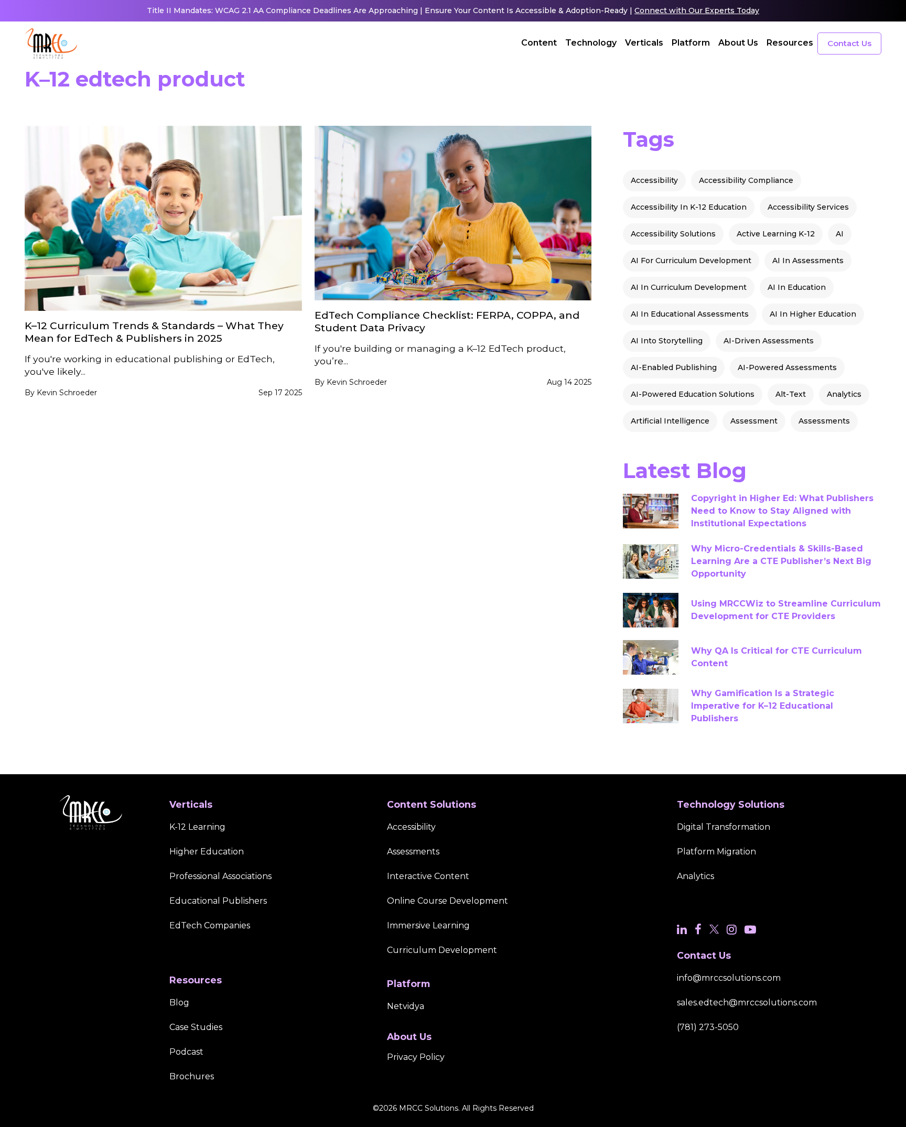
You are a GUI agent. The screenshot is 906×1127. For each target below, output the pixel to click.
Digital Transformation (723, 827)
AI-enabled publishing (674, 367)
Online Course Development (447, 901)
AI (840, 234)
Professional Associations (220, 876)
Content (539, 43)
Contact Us (849, 43)
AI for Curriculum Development (691, 260)
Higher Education (206, 852)
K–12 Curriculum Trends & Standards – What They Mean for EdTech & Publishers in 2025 (154, 331)
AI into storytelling (667, 340)
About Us (738, 43)
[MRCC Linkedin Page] (682, 930)
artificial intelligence (670, 421)
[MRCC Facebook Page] (698, 930)
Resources (790, 43)
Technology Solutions (730, 804)
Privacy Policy (416, 1057)
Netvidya (405, 1006)
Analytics (844, 394)
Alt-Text (790, 394)
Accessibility (654, 180)
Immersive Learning (428, 925)
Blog (179, 1002)
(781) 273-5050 (708, 1027)
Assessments (824, 421)
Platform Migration (716, 852)
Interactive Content (428, 876)
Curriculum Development (442, 950)
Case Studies (195, 1027)
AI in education (797, 287)
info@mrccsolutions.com (729, 978)
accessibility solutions (673, 234)
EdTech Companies (209, 925)
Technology (591, 43)
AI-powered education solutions (692, 394)
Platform (691, 43)
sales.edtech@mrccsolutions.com (747, 1002)
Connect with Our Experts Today (696, 10)
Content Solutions (431, 804)
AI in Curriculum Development (689, 287)
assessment (754, 421)
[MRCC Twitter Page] (714, 930)
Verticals (644, 43)
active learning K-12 (776, 234)
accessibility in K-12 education (689, 207)
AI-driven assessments (769, 340)
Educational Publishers (218, 901)
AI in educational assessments (690, 314)
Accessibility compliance (746, 180)
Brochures (191, 1076)
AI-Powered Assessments (787, 367)
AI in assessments (808, 260)
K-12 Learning (197, 827)
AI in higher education (813, 314)
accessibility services (808, 207)
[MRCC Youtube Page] (750, 930)
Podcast (186, 1052)
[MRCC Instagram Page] (732, 930)
